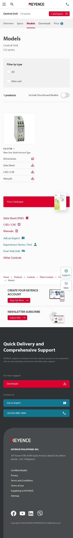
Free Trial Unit (11, 251)
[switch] (65, 95)
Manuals (7, 178)
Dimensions (9, 158)
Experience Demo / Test (17, 244)
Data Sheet (9, 165)
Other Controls (12, 257)
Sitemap (15, 495)
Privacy (14, 475)
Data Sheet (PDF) (13, 218)
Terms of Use (17, 485)
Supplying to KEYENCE (22, 490)
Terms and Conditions (22, 480)
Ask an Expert (11, 238)
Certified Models (19, 470)
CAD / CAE (8, 172)
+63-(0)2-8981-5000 (16, 413)
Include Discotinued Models (43, 95)
